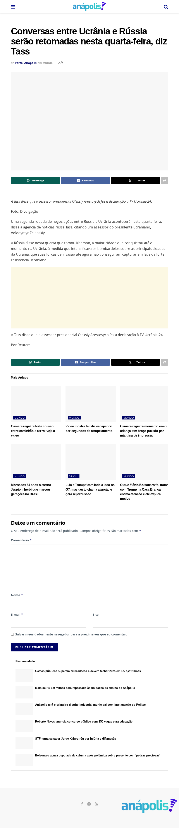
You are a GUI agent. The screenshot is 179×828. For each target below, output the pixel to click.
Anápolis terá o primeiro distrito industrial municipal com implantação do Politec (90, 704)
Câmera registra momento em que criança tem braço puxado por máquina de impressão (145, 430)
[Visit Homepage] (89, 6)
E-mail (17, 614)
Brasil (73, 476)
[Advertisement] (89, 297)
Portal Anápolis (25, 63)
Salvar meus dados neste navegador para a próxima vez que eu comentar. (71, 634)
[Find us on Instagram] (89, 804)
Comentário (21, 540)
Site (95, 614)
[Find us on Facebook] (82, 804)
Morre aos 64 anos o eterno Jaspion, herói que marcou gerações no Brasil (31, 489)
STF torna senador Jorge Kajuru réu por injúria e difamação (75, 738)
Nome (17, 595)
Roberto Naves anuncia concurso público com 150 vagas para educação (84, 721)
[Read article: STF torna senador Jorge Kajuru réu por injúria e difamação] (24, 743)
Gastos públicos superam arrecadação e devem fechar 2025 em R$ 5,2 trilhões (88, 671)
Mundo (48, 63)
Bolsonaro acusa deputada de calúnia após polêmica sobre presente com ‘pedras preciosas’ (97, 755)
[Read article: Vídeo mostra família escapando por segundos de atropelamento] (90, 404)
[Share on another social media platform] (164, 180)
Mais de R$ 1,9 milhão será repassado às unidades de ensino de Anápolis (85, 687)
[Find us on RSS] (96, 804)
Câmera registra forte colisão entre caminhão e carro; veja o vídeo (33, 430)
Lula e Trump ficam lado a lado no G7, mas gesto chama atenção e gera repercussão (90, 489)
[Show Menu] (13, 6)
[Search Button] (166, 6)
